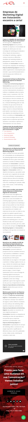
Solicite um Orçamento (14, 145)
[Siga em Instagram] (17, 401)
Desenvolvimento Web (10, 139)
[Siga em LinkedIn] (14, 401)
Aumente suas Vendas (14, 392)
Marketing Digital (8, 135)
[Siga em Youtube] (20, 401)
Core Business (8, 131)
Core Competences (9, 133)
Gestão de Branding (9, 137)
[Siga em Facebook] (8, 401)
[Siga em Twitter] (11, 401)
